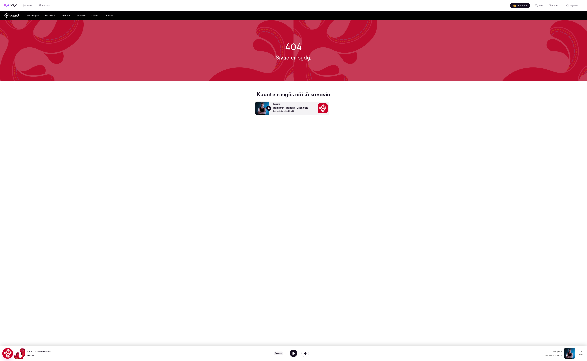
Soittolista (50, 15)
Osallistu (96, 15)
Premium (81, 15)
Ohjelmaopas (32, 15)
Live (280, 353)
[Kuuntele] (293, 353)
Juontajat (66, 15)
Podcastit (47, 5)
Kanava (109, 15)
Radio (29, 5)
